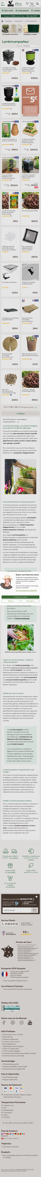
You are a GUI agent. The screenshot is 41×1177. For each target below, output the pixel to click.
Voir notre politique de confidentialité (26, 590)
